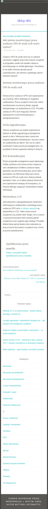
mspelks (20, 50)
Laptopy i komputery (11, 424)
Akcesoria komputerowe (16, 36)
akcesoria (7, 366)
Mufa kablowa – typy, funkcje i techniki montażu (23, 349)
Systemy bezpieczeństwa (14, 463)
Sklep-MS (24, 21)
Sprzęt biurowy (9, 457)
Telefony (6, 476)
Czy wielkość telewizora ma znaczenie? (20, 268)
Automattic (33, 504)
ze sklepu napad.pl (28, 208)
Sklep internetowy (10, 444)
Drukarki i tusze (9, 392)
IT (4, 412)
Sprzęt (5, 450)
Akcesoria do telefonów (13, 373)
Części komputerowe (12, 386)
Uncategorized (9, 483)
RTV (5, 437)
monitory (6, 431)
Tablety (6, 470)
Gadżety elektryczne (12, 405)
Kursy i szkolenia (10, 418)
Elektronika (8, 399)
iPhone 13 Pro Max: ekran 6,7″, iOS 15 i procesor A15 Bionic (24, 278)
